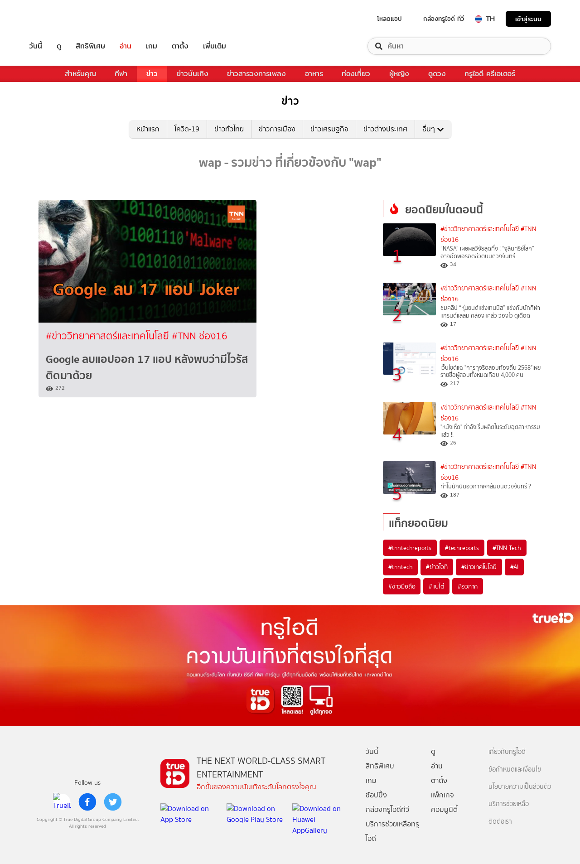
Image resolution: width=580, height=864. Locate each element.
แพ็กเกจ (442, 795)
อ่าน (125, 46)
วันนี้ (35, 46)
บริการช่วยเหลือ (508, 804)
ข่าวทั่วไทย (229, 129)
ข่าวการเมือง (277, 129)
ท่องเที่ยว (356, 73)
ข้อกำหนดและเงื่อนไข (514, 769)
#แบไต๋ (436, 586)
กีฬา (121, 73)
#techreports (462, 547)
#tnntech (400, 566)
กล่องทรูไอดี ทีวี (443, 18)
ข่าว (152, 73)
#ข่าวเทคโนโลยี (479, 566)
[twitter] (113, 802)
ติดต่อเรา (500, 821)
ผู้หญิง (399, 73)
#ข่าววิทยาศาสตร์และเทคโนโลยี (109, 335)
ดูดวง (437, 73)
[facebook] (87, 802)
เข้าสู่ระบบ (528, 19)
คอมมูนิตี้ (444, 809)
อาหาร (314, 73)
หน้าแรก (148, 129)
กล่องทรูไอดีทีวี (387, 809)
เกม (151, 46)
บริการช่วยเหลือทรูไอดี (392, 831)
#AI (514, 566)
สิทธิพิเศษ (90, 46)
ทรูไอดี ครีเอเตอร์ (489, 73)
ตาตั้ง (180, 46)
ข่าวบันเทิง (192, 73)
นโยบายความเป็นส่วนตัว (519, 787)
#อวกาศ (468, 586)
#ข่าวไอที (437, 566)
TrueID (56, 19)
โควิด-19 (186, 129)
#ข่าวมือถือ (401, 586)
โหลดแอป (389, 18)
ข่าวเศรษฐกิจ (329, 129)
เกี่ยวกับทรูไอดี (507, 752)
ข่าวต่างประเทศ (385, 129)
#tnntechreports (409, 547)
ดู (59, 46)
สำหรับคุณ (80, 73)
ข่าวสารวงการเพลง (256, 73)
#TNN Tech (507, 547)
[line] (62, 802)
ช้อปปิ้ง (376, 795)
